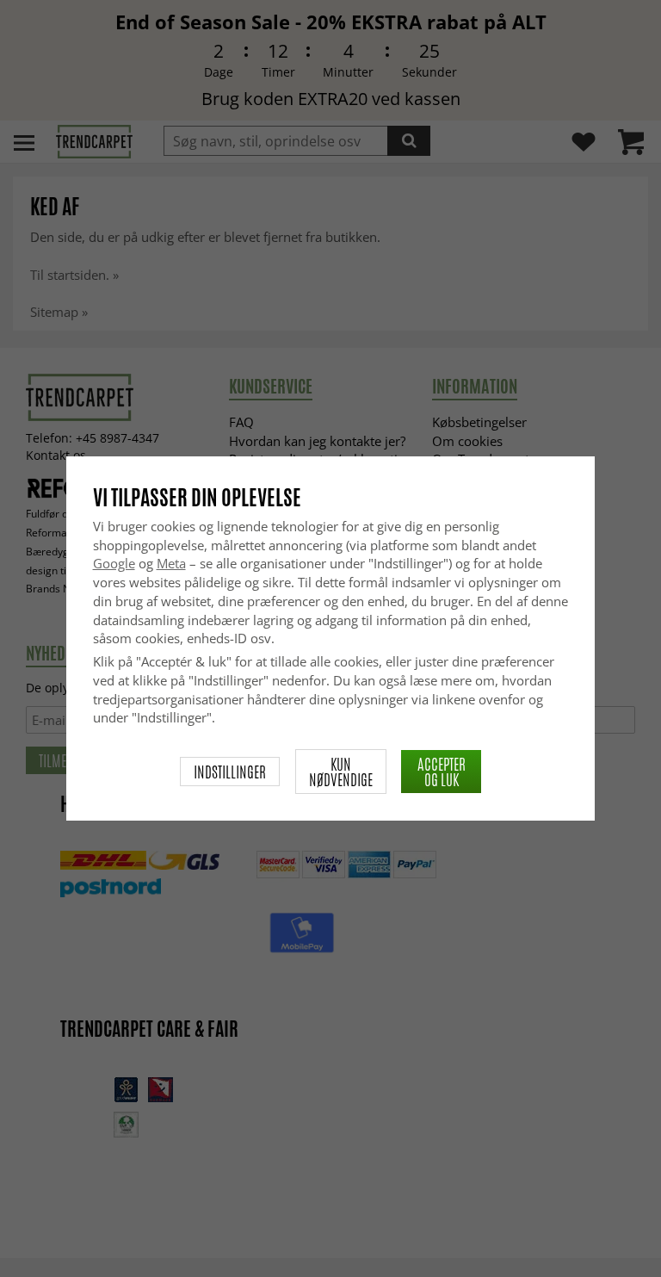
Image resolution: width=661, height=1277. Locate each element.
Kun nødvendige (341, 771)
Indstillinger (230, 771)
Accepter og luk (441, 771)
